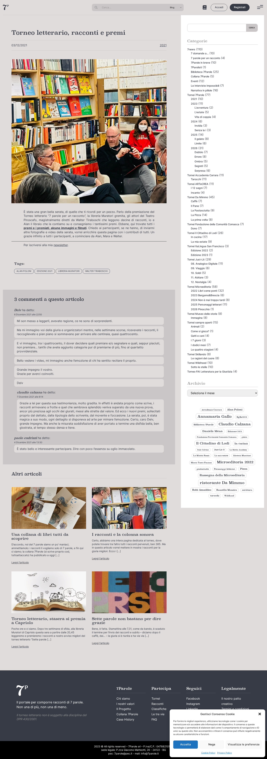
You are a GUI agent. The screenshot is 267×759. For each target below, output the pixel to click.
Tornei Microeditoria (199, 286)
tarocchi (214, 495)
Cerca (252, 28)
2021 (163, 45)
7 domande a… (200, 53)
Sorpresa (200, 170)
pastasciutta (203, 469)
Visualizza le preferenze (244, 744)
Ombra (199, 161)
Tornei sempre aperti (199, 322)
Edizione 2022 (199, 250)
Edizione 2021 (44, 271)
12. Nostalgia (199, 282)
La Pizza (196, 214)
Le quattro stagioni (202, 349)
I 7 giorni (196, 340)
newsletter (61, 245)
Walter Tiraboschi (96, 271)
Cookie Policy (208, 752)
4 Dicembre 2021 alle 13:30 (28, 442)
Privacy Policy (224, 752)
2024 (194, 121)
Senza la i (200, 130)
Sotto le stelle (199, 367)
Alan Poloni (24, 271)
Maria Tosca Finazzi (201, 463)
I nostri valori (125, 704)
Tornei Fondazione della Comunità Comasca (213, 224)
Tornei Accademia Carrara (202, 175)
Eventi (194, 81)
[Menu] (260, 7)
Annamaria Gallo (214, 416)
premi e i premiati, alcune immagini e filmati (55, 228)
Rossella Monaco (226, 490)
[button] (260, 714)
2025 (194, 134)
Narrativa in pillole (201, 90)
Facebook (193, 698)
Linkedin (192, 709)
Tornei (155, 698)
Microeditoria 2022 (235, 462)
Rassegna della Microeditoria (222, 475)
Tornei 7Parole (195, 94)
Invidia (198, 125)
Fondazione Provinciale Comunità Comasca (216, 437)
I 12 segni (197, 187)
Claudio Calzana (235, 424)
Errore (198, 156)
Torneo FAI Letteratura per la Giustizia (209, 371)
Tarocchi (196, 179)
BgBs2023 (242, 417)
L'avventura (201, 107)
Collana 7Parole (200, 76)
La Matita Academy (238, 450)
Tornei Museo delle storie (202, 313)
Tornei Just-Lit (196, 259)
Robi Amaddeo (201, 489)
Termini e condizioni (235, 709)
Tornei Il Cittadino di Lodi (202, 232)
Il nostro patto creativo (231, 701)
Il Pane (195, 205)
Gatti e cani (197, 335)
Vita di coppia (203, 116)
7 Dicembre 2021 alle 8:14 (30, 396)
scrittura (247, 490)
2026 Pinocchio (200, 309)
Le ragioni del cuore (202, 358)
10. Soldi (196, 272)
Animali (195, 326)
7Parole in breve (200, 62)
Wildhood (229, 496)
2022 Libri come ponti (204, 290)
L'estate (199, 112)
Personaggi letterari (224, 469)
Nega (211, 744)
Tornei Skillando (196, 354)
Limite (198, 143)
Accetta (185, 744)
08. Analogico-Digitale (204, 263)
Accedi (219, 7)
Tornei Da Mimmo (197, 197)
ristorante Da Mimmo (222, 482)
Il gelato (199, 138)
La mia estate (199, 241)
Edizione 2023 (199, 254)
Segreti (199, 165)
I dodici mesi (198, 345)
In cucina (196, 236)
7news (191, 49)
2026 (194, 148)
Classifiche (158, 709)
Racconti (157, 704)
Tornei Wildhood (197, 362)
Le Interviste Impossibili (205, 85)
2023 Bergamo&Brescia (205, 295)
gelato (244, 437)
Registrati (239, 7)
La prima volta (199, 219)
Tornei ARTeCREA (197, 183)
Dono (194, 228)
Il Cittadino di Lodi (212, 443)
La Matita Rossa (201, 455)
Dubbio (199, 152)
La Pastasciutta (200, 210)
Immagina (197, 317)
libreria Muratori (69, 271)
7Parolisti (196, 67)
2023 (194, 103)
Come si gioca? (200, 331)
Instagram (193, 704)
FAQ (154, 719)
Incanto (195, 192)
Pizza (243, 468)
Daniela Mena (212, 431)
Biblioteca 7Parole (201, 71)
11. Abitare (197, 277)
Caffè (194, 201)
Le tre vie (157, 714)
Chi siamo (123, 698)
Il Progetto (123, 709)
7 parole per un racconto (205, 58)
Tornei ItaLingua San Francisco (205, 246)
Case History (125, 719)
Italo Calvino (203, 450)
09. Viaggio (198, 268)
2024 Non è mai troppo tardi (208, 299)
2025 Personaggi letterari (206, 304)
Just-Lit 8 (219, 449)
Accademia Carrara (212, 410)
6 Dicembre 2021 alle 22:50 (28, 314)
